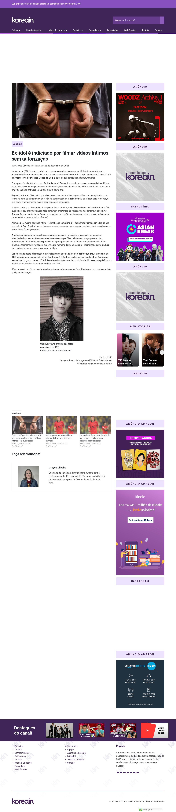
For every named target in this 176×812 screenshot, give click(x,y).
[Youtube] (153, 4)
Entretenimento (22, 753)
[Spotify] (156, 4)
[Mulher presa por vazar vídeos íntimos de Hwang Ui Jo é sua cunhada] (61, 425)
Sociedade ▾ (95, 30)
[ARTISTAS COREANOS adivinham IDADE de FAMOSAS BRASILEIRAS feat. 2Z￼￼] (123, 730)
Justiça (17, 144)
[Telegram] (163, 4)
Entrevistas (112, 30)
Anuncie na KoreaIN (76, 753)
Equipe (70, 749)
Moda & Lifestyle (23, 763)
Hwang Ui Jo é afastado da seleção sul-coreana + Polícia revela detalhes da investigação (95, 438)
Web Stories (130, 30)
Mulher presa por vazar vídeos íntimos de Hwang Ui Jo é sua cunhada (59, 438)
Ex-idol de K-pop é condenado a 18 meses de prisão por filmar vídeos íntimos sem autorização (26, 438)
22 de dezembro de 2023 (57, 165)
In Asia (145, 30)
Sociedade (20, 766)
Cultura (18, 749)
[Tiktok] (159, 4)
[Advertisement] (88, 54)
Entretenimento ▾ (34, 30)
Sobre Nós (72, 746)
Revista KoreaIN (23, 20)
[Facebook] (143, 4)
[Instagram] (146, 4)
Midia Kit (71, 756)
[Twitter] (149, 4)
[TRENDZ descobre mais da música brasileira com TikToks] (59, 730)
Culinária (19, 746)
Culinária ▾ (78, 30)
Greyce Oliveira (22, 165)
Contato (158, 30)
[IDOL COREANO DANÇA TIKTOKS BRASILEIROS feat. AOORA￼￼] (91, 730)
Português (147, 809)
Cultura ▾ (16, 30)
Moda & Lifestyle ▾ (58, 30)
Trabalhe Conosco (75, 759)
